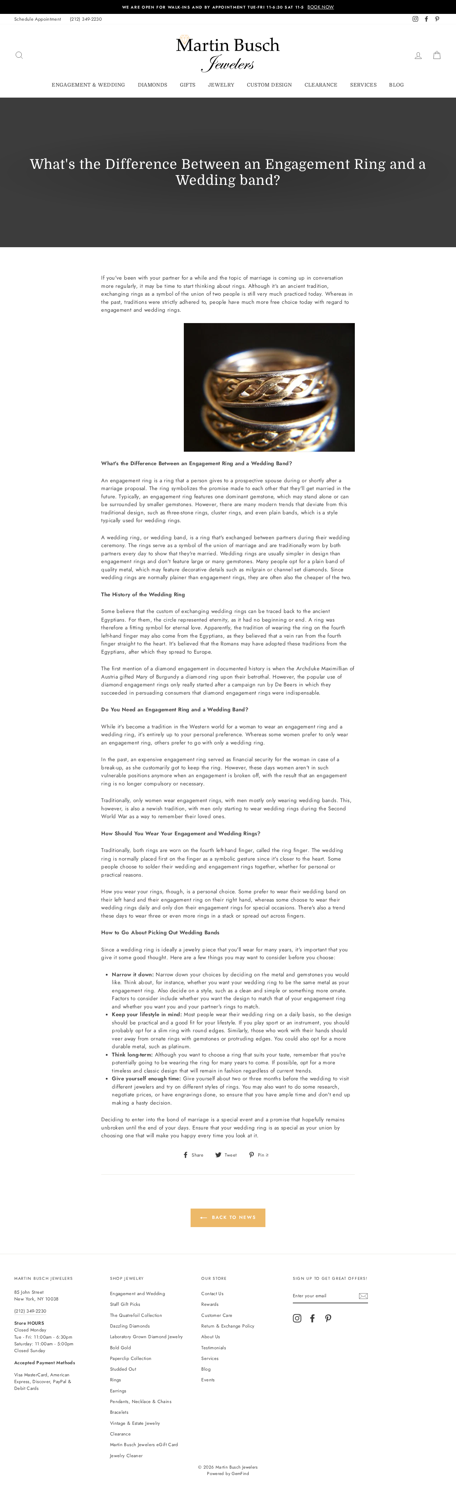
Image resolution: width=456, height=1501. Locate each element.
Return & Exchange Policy (227, 1326)
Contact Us (212, 1293)
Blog (396, 85)
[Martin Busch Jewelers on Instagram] (297, 1318)
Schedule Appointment (37, 19)
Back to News (233, 1217)
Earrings (118, 1390)
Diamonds (152, 85)
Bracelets (119, 1412)
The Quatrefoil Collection (136, 1315)
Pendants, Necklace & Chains (140, 1401)
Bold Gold (120, 1347)
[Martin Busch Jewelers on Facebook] (312, 1318)
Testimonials (213, 1347)
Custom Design (269, 85)
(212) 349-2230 (86, 19)
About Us (210, 1336)
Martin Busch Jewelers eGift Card (144, 1444)
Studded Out (123, 1369)
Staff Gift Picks (125, 1304)
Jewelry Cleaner (126, 1455)
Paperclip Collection (131, 1358)
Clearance (321, 85)
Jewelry (221, 85)
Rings (115, 1379)
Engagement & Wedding (88, 85)
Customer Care (216, 1315)
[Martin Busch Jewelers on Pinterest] (328, 1318)
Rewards (209, 1304)
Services (363, 85)
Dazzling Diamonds (130, 1326)
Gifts (188, 85)
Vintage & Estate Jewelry (135, 1423)
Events (207, 1379)
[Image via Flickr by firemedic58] (269, 387)
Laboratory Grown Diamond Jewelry (146, 1336)
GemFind (240, 1473)
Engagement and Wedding (137, 1293)
